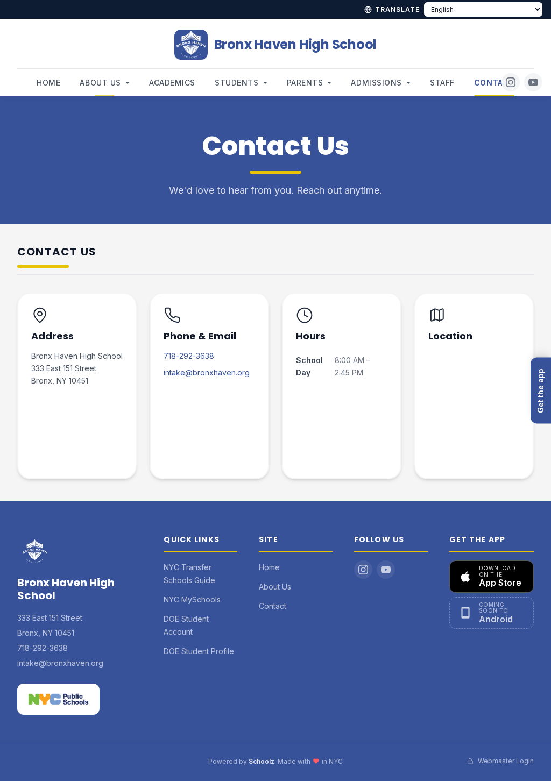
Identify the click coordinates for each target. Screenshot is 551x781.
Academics (172, 82)
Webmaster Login (506, 761)
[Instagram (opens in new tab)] (510, 82)
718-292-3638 (189, 355)
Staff (442, 82)
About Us (100, 82)
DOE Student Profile (199, 651)
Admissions (376, 82)
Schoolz (261, 761)
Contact (494, 82)
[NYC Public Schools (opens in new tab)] (58, 699)
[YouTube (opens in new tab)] (533, 82)
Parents (305, 82)
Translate (397, 9)
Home (48, 82)
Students (236, 82)
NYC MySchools (192, 599)
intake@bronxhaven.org (207, 372)
